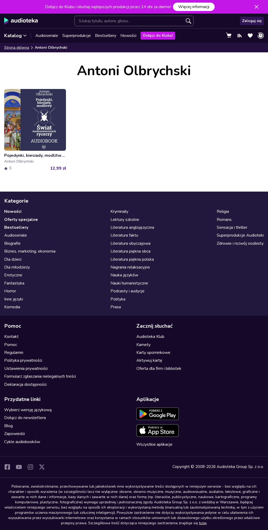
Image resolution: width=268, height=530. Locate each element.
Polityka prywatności (23, 360)
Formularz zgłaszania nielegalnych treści (40, 376)
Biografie (12, 243)
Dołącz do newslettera (25, 418)
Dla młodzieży (17, 267)
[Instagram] (30, 467)
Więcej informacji (193, 7)
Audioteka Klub (150, 336)
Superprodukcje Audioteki (240, 235)
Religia (223, 211)
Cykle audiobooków (22, 442)
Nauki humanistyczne (129, 283)
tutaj (202, 523)
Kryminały (119, 211)
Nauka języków (124, 275)
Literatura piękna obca (130, 251)
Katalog (13, 35)
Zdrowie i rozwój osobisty (240, 243)
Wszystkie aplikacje (154, 444)
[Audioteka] (21, 21)
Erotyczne (13, 275)
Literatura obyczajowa (130, 243)
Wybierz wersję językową (28, 410)
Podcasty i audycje (127, 291)
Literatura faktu (124, 235)
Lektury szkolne (124, 219)
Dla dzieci (12, 259)
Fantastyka (14, 283)
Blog (8, 426)
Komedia (12, 307)
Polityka (117, 299)
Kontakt (11, 336)
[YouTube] (19, 467)
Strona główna (16, 47)
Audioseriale (46, 35)
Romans (224, 219)
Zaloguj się (252, 20)
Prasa (115, 307)
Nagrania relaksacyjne (130, 267)
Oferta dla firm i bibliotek (158, 368)
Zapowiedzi (14, 434)
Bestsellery (105, 35)
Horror (10, 291)
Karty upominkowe (153, 352)
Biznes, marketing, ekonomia (29, 251)
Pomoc (10, 345)
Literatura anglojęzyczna (132, 227)
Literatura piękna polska (132, 259)
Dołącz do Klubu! (158, 35)
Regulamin (13, 352)
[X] (42, 467)
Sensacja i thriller (232, 227)
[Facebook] (7, 467)
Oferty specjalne (21, 219)
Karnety (143, 345)
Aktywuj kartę (149, 360)
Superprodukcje (76, 35)
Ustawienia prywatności (26, 368)
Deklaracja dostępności (25, 384)
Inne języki (13, 299)
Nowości (128, 35)
